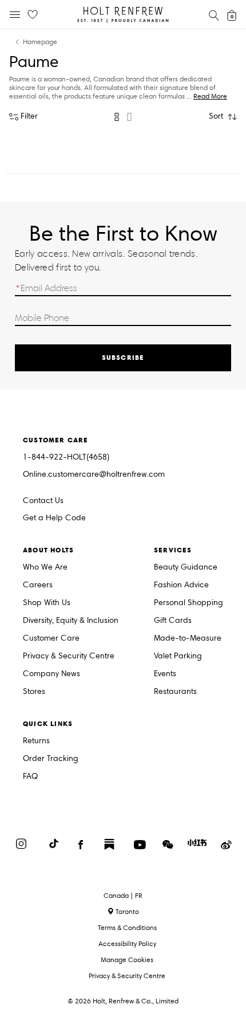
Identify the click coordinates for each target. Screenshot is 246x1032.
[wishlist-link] (32, 15)
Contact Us (43, 500)
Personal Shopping (188, 603)
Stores (34, 692)
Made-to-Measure (187, 638)
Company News (51, 674)
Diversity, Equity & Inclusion (70, 621)
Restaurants (175, 692)
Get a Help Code (54, 518)
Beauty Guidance (185, 567)
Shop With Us (46, 603)
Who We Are (45, 567)
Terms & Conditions (127, 927)
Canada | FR (123, 895)
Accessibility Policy (127, 943)
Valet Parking (178, 656)
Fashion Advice (181, 585)
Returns (36, 741)
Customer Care (51, 638)
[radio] (117, 117)
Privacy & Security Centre (68, 656)
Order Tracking (50, 759)
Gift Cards (173, 621)
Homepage (40, 42)
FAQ (30, 776)
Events (165, 674)
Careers (38, 585)
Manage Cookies (127, 959)
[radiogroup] (123, 117)
